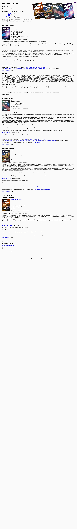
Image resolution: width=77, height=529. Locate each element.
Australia (26, 67)
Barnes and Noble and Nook (31, 68)
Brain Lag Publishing (42, 68)
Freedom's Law (8, 14)
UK (41, 67)
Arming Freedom (8, 16)
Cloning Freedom (8, 13)
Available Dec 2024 (16, 200)
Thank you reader (6, 70)
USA (44, 67)
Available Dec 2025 (8, 245)
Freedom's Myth (8, 15)
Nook (45, 140)
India (34, 67)
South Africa (37, 67)
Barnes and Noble (39, 140)
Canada (30, 67)
